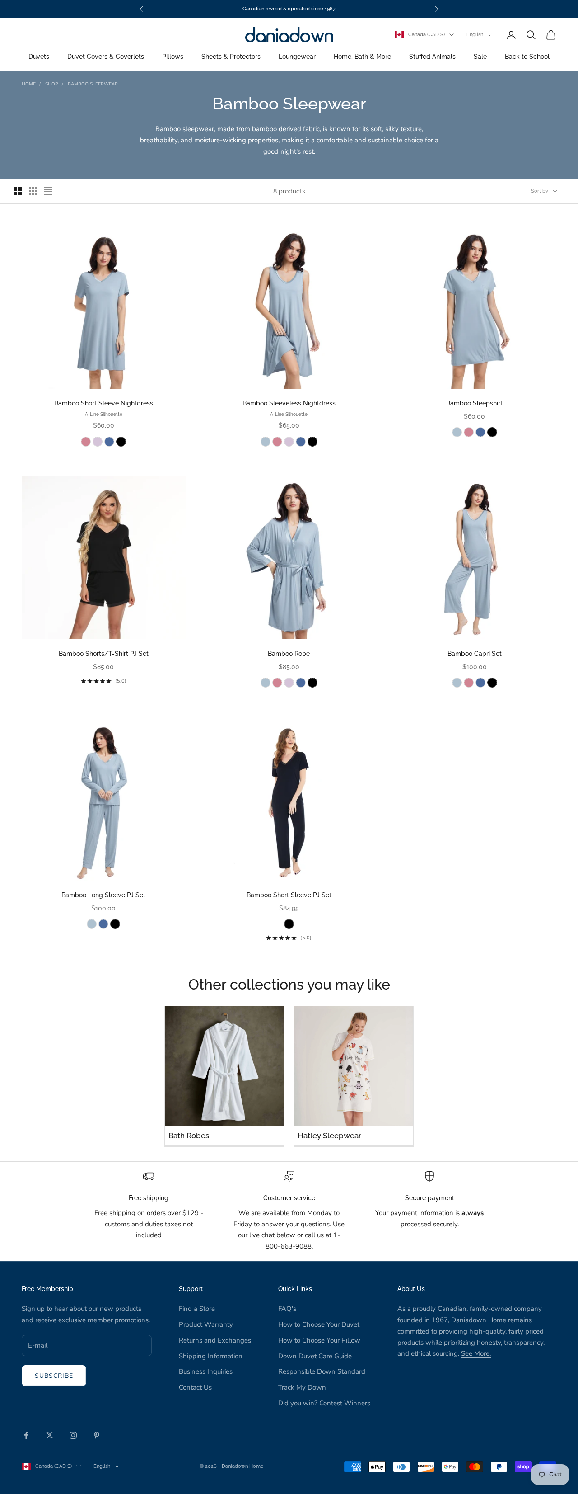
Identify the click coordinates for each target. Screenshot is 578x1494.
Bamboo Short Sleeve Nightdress (103, 403)
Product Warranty (206, 1324)
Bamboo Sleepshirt (474, 403)
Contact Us (195, 1387)
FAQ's (287, 1308)
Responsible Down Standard (321, 1371)
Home (29, 84)
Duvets (38, 57)
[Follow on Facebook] (26, 1435)
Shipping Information (210, 1356)
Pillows (172, 57)
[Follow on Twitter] (49, 1435)
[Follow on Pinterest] (96, 1435)
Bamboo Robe (289, 653)
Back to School (527, 57)
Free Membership (47, 1288)
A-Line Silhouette (103, 414)
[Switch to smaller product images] (33, 191)
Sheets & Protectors (231, 57)
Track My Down (302, 1387)
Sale (480, 57)
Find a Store (197, 1308)
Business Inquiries (206, 1371)
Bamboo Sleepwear (93, 84)
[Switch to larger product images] (18, 191)
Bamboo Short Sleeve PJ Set (289, 895)
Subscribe (54, 1375)
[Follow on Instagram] (73, 1435)
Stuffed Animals (432, 57)
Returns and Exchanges (215, 1340)
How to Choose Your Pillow (319, 1340)
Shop (51, 84)
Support (191, 1288)
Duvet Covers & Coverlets (105, 57)
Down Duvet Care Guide (315, 1356)
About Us (411, 1288)
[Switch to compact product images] (48, 191)
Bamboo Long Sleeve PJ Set (103, 895)
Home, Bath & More (362, 57)
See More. (476, 1353)
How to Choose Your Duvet (318, 1324)
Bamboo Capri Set (474, 653)
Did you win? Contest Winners (324, 1403)
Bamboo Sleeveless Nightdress (289, 403)
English (474, 35)
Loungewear (297, 57)
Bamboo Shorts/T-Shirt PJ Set (104, 653)
